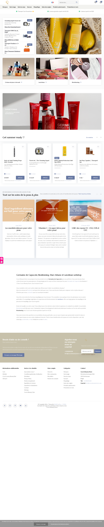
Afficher (20, 177)
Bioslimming (19, 308)
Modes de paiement (29, 381)
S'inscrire (50, 372)
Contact (26, 387)
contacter (30, 292)
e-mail (30, 319)
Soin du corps (21, 7)
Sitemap (26, 390)
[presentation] (97, 137)
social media (25, 319)
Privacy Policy (27, 378)
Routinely (29, 290)
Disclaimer (27, 376)
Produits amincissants (59, 7)
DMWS (56, 404)
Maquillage (37, 7)
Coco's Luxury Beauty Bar (9, 376)
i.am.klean (60, 299)
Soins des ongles (46, 7)
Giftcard (5, 378)
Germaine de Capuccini (73, 281)
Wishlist (5, 374)
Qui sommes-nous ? (29, 372)
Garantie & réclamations (30, 385)
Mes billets (50, 376)
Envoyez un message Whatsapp (13, 355)
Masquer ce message (41, 524)
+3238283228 (69, 351)
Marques (5, 7)
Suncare (29, 7)
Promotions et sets (72, 7)
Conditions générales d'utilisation (33, 374)
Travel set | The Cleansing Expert (39, 160)
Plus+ (60, 404)
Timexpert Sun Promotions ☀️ (12, 11)
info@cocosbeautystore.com (71, 353)
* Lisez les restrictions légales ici (88, 354)
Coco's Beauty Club (29, 392)
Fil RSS (64, 404)
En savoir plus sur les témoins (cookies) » (60, 524)
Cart (4, 372)
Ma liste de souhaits (53, 378)
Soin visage (13, 7)
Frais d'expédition (17, 180)
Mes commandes (52, 374)
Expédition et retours (30, 383)
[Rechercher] (77, 2)
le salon (45, 319)
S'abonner (98, 351)
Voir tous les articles (85, 194)
